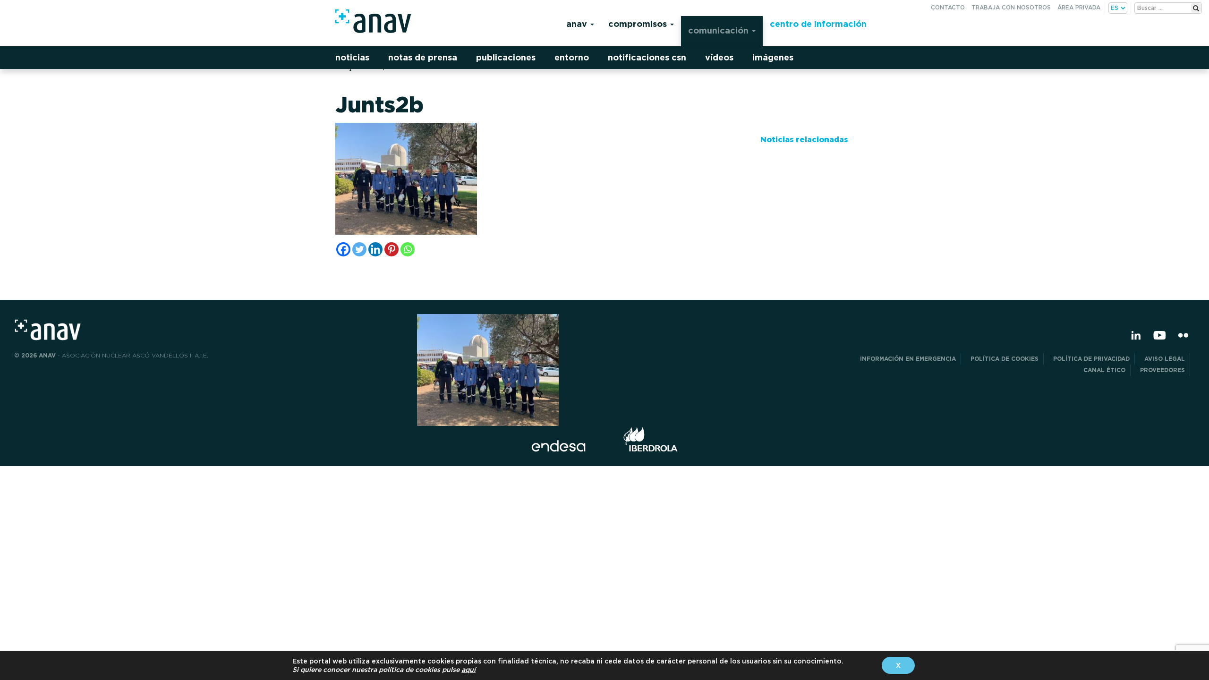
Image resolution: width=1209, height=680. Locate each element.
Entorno (571, 57)
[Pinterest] (391, 249)
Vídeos (719, 57)
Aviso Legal (1164, 359)
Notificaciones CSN (647, 57)
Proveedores (1162, 370)
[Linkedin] (375, 249)
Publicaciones (506, 57)
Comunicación (719, 30)
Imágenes (772, 57)
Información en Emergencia (908, 359)
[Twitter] (359, 249)
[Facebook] (343, 249)
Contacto (948, 7)
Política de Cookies (1005, 359)
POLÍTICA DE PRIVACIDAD (1091, 359)
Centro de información (818, 24)
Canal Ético (1104, 370)
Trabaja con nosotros (1011, 7)
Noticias (352, 57)
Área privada (1078, 7)
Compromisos (638, 24)
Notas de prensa (422, 57)
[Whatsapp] (407, 249)
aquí (468, 669)
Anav (577, 24)
